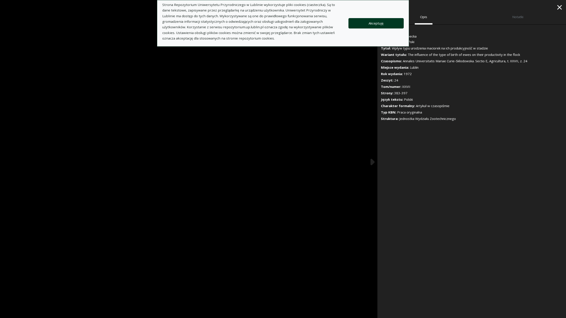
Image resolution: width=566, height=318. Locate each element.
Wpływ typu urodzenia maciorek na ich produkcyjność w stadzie (440, 48)
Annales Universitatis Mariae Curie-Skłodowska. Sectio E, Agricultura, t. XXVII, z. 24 (465, 61)
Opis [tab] (423, 17)
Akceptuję (376, 23)
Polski (408, 99)
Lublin (414, 67)
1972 (408, 74)
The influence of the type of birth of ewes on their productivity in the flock (464, 54)
